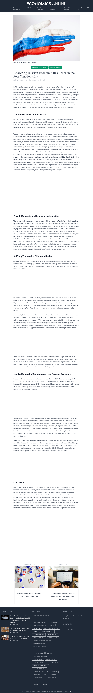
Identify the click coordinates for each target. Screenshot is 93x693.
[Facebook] (63, 629)
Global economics (55, 67)
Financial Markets (47, 631)
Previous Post (30, 564)
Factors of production (51, 628)
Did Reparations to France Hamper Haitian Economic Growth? (63, 596)
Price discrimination (40, 668)
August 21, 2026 (14, 633)
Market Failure (38, 659)
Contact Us (65, 618)
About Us (88, 616)
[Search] (88, 8)
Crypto (52, 625)
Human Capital (53, 637)
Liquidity (49, 653)
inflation (41, 443)
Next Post (63, 564)
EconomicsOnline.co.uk (56, 691)
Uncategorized (53, 681)
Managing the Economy (53, 8)
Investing (48, 650)
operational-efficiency (40, 665)
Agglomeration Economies (41, 616)
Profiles (54, 671)
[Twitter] (68, 629)
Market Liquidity (38, 662)
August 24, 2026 (14, 625)
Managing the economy (39, 67)
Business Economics (16, 8)
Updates (36, 684)
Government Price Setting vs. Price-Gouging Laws (30, 595)
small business (38, 678)
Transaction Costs (39, 681)
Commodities (53, 622)
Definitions (30, 8)
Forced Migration (39, 634)
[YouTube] (72, 629)
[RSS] (81, 629)
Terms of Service (78, 616)
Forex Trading (52, 634)
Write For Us (80, 8)
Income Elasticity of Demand (42, 640)
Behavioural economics (41, 619)
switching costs (51, 678)
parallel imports (28, 226)
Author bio (16, 82)
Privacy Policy (66, 616)
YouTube (44, 684)
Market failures (51, 659)
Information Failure (40, 644)
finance (36, 631)
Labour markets (38, 653)
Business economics (40, 622)
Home (8, 8)
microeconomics (52, 662)
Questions (37, 675)
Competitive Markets (67, 8)
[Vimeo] (76, 629)
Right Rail (53, 675)
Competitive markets (40, 625)
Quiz (45, 675)
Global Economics (40, 8)
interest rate (37, 650)
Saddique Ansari (18, 80)
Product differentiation (41, 671)
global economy (46, 357)
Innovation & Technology (41, 647)
